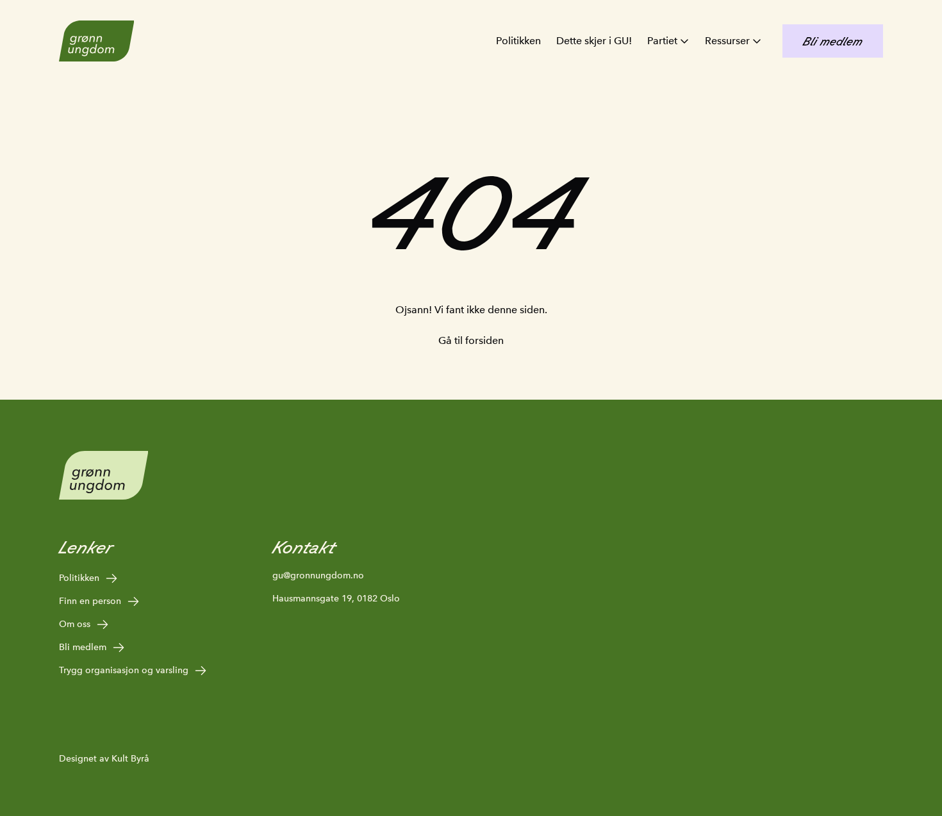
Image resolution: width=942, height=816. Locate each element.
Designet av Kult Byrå (104, 758)
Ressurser (727, 41)
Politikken (518, 41)
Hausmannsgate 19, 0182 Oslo (336, 598)
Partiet (662, 41)
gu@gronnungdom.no (318, 575)
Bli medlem (82, 647)
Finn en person (90, 601)
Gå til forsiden (471, 340)
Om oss (74, 624)
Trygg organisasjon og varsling (123, 670)
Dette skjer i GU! (594, 41)
